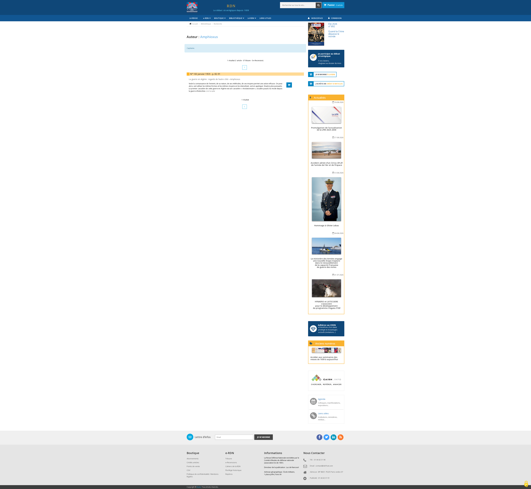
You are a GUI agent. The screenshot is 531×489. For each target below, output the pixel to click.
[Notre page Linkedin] (333, 437)
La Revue (193, 18)
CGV (188, 470)
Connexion (336, 18)
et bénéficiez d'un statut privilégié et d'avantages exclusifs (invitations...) (327, 329)
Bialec (199, 487)
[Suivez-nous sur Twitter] (326, 437)
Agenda (321, 399)
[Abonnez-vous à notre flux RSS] (340, 437)
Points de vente (193, 466)
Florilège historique (233, 470)
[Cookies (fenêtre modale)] (526, 484)
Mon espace (317, 18)
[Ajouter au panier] (289, 85)
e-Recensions (231, 462)
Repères (229, 474)
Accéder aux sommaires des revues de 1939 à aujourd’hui (324, 358)
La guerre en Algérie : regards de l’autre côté (209, 79)
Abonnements (193, 458)
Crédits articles (193, 462)
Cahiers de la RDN (232, 466)
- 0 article (335, 4)
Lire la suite (210, 91)
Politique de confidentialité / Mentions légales (202, 475)
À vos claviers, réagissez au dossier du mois (329, 62)
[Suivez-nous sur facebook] (319, 437)
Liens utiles (265, 18)
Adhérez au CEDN (327, 325)
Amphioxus (235, 79)
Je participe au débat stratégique (329, 54)
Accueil (195, 24)
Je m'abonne (263, 437)
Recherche (218, 24)
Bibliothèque (206, 24)
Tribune (228, 458)
